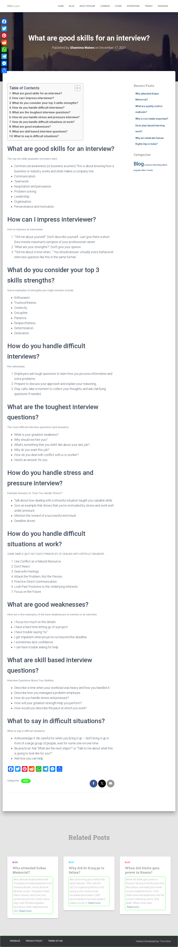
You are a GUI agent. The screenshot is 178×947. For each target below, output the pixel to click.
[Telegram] (4, 56)
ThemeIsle (165, 941)
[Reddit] (4, 42)
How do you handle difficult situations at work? (43, 122)
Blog (71, 6)
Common (105, 6)
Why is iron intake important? (151, 118)
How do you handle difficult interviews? (38, 107)
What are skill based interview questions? (39, 131)
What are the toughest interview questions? (41, 112)
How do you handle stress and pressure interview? (46, 117)
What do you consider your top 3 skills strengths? (45, 103)
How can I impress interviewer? (33, 98)
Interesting (133, 6)
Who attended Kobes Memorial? (29, 870)
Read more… (26, 911)
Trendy (149, 6)
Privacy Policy (34, 941)
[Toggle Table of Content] (76, 88)
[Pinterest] (4, 35)
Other (118, 6)
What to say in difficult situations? (36, 136)
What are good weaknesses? (31, 126)
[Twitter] (4, 28)
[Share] (4, 70)
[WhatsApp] (4, 49)
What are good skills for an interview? (37, 93)
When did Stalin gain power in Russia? (142, 870)
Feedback (163, 6)
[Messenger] (4, 63)
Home (61, 6)
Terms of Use (55, 941)
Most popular (87, 6)
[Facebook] (4, 21)
